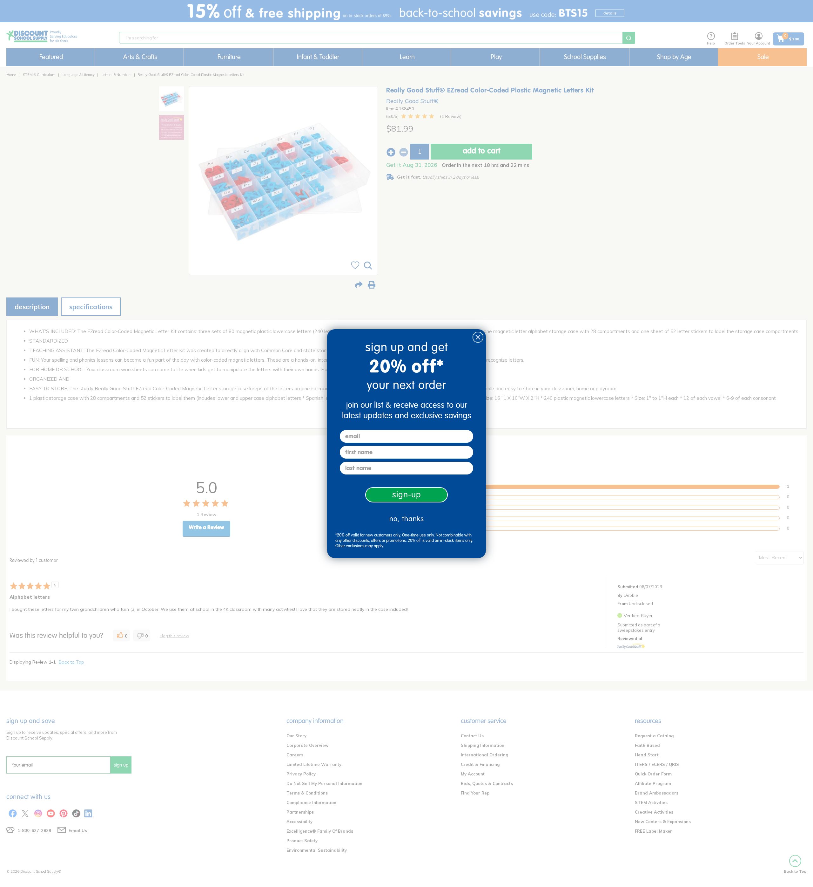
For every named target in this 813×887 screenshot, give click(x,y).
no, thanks (406, 519)
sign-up (406, 495)
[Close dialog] (478, 337)
